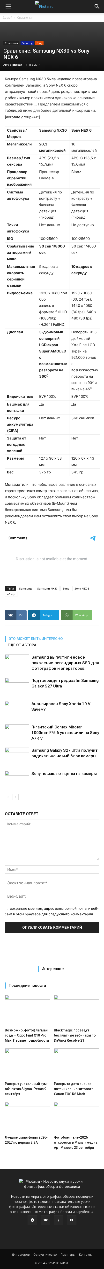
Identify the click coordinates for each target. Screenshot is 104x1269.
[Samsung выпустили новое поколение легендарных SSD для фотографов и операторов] (17, 662)
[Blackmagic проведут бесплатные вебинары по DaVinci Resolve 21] (76, 1010)
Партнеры (68, 1255)
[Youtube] (71, 1220)
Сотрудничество (45, 1255)
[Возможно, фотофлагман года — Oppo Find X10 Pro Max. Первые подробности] (27, 1010)
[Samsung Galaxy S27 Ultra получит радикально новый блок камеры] (17, 756)
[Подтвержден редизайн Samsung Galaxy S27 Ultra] (17, 686)
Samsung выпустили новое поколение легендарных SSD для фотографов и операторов (65, 663)
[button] (8, 6)
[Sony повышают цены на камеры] (17, 779)
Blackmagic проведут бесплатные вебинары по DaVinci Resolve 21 (75, 1035)
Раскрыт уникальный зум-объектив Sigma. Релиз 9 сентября (26, 1089)
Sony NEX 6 (81, 588)
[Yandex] (58, 1220)
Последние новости (27, 985)
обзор (11, 594)
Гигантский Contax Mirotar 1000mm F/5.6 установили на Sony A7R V (65, 733)
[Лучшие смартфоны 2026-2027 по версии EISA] (27, 1117)
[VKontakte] (45, 1220)
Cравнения (25, 18)
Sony (39, 43)
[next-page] (16, 797)
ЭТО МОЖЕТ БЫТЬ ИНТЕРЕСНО (36, 639)
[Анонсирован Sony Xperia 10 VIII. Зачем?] (17, 709)
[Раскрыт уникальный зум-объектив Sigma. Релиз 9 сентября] (27, 1064)
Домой (7, 18)
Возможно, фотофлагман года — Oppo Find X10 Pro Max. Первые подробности (27, 1035)
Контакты (85, 1255)
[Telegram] (32, 1220)
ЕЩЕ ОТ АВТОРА (22, 645)
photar (17, 64)
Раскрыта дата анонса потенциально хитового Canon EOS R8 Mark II (74, 1089)
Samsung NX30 (47, 588)
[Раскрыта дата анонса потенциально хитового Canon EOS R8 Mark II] (76, 1064)
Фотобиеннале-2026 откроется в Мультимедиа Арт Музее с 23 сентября (75, 1142)
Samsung (27, 43)
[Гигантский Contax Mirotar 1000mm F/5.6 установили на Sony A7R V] (17, 732)
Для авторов (21, 1255)
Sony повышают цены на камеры (64, 773)
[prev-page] (8, 797)
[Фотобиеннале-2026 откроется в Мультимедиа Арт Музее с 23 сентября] (76, 1117)
